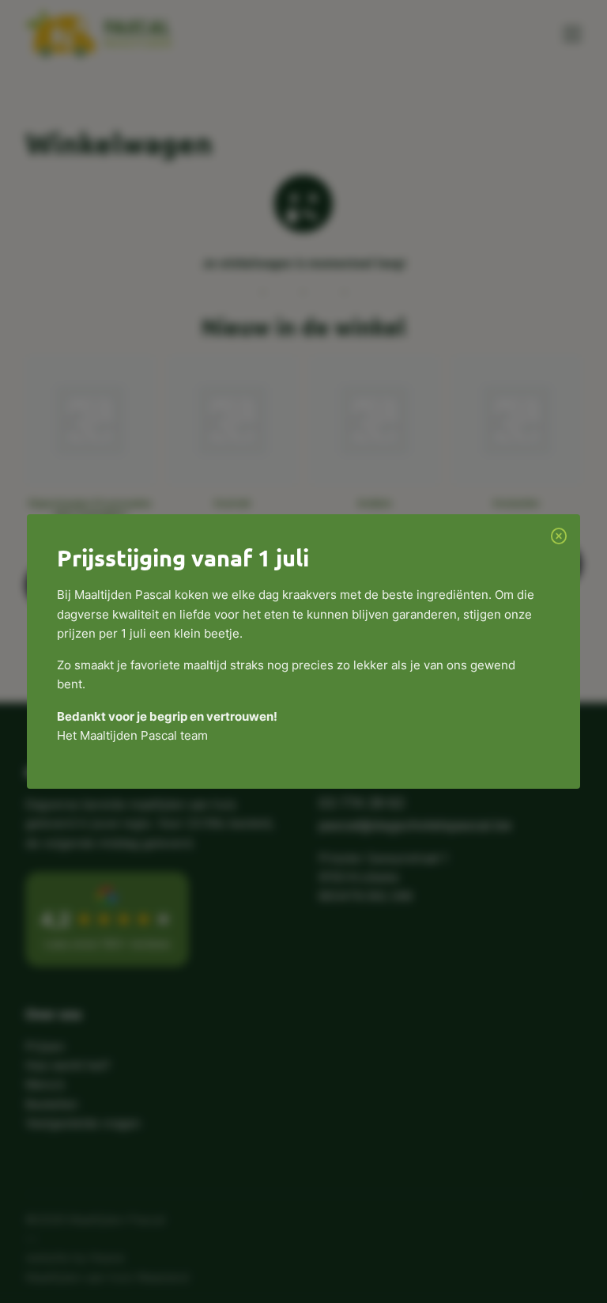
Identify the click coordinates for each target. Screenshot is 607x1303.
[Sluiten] (558, 535)
